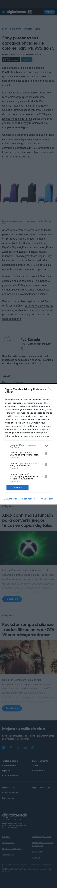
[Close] (51, 390)
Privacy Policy (46, 498)
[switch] (44, 453)
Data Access (28, 498)
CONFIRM (17, 487)
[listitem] (28, 446)
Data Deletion (10, 498)
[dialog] (28, 444)
